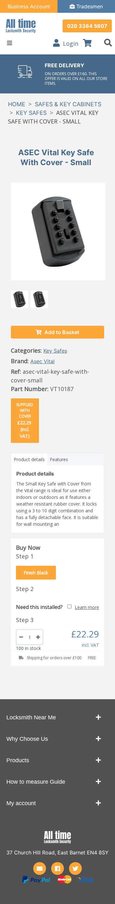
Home (16, 104)
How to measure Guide (35, 782)
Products (17, 760)
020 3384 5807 (87, 26)
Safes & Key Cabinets (68, 104)
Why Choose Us (27, 739)
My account (21, 803)
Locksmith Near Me (31, 717)
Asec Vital (42, 361)
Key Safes (31, 112)
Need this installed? (39, 607)
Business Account (29, 6)
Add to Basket (61, 332)
